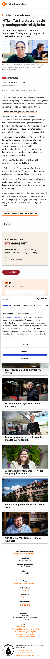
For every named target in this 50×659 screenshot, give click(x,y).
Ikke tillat (25, 358)
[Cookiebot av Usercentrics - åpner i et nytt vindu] (37, 299)
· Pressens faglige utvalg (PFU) (28, 655)
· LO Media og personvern (25, 636)
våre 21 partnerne (15, 317)
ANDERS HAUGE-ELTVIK (13, 82)
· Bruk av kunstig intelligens (25, 631)
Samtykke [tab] (7, 305)
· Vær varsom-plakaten (25, 653)
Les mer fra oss (16, 259)
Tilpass (24, 352)
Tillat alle (25, 345)
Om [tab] (46, 305)
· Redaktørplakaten (24, 650)
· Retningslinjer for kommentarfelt (25, 629)
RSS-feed (25, 590)
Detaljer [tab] (17, 305)
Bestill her (25, 597)
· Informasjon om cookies (25, 634)
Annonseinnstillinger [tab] (32, 305)
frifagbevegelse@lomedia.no (25, 553)
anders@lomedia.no (9, 85)
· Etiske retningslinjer (25, 626)
